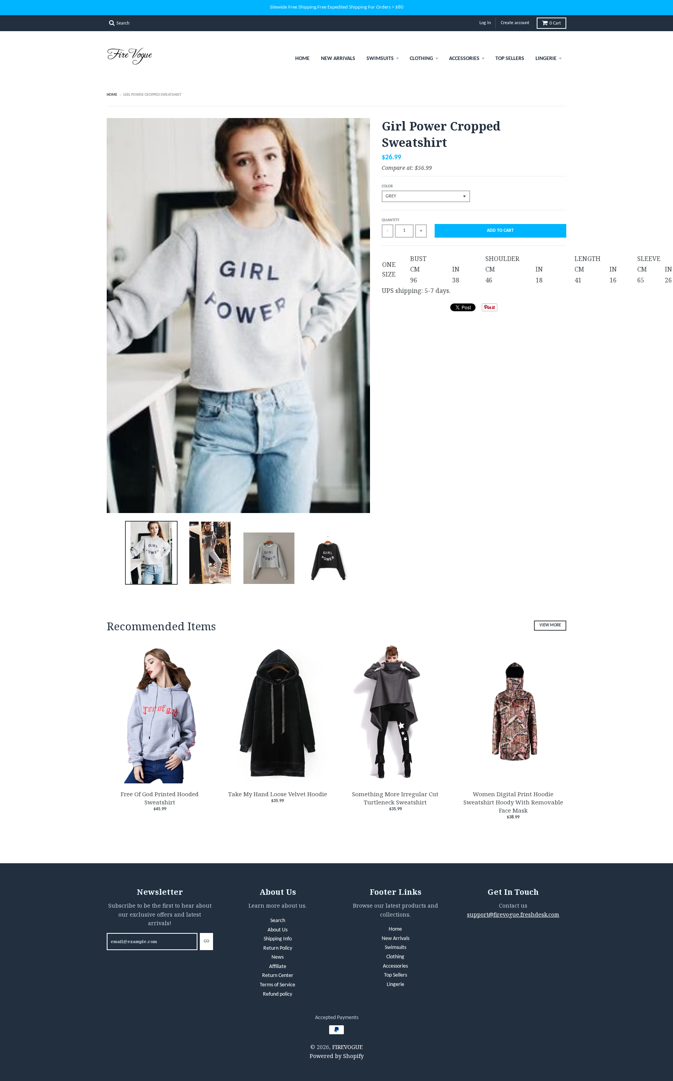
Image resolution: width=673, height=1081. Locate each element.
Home (302, 59)
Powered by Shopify (337, 1056)
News (277, 957)
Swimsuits (380, 59)
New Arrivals (338, 59)
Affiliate (277, 967)
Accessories (464, 59)
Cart (555, 23)
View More (550, 625)
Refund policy (277, 994)
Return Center (277, 976)
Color (387, 186)
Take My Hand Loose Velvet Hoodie (277, 794)
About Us (277, 930)
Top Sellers (509, 59)
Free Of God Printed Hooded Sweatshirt (160, 798)
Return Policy (277, 948)
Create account (515, 23)
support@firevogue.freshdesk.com (513, 914)
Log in (485, 23)
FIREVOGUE (347, 1047)
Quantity (390, 220)
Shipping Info (278, 939)
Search (277, 921)
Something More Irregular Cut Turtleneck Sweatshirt (395, 798)
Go (206, 941)
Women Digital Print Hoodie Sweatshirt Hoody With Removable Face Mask (513, 802)
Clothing (421, 59)
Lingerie (546, 59)
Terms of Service (277, 985)
